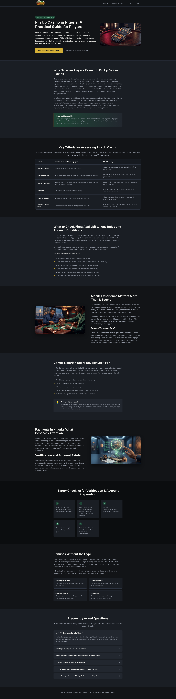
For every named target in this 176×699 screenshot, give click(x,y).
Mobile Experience (117, 3)
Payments (130, 3)
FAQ (138, 3)
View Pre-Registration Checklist (49, 50)
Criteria (105, 3)
